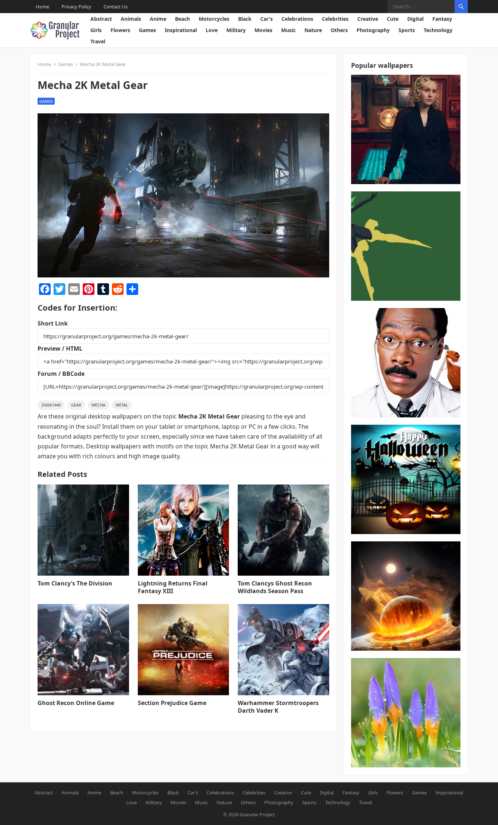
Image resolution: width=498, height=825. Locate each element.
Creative (367, 18)
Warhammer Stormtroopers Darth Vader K (278, 707)
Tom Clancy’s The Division (75, 583)
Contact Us (116, 6)
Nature (313, 30)
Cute (392, 18)
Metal (122, 405)
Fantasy (442, 18)
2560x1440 (51, 405)
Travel (97, 41)
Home (42, 6)
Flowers (120, 30)
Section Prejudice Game (172, 703)
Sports (406, 30)
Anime (158, 18)
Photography (373, 30)
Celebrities (335, 18)
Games (147, 30)
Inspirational (181, 30)
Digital (415, 18)
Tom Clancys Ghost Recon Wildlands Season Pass (275, 587)
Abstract (101, 18)
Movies (263, 30)
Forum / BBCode (61, 374)
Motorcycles (214, 18)
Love (212, 30)
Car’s (266, 18)
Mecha (98, 405)
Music (288, 30)
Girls (96, 30)
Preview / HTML (60, 349)
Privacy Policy (76, 6)
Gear (76, 405)
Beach (182, 18)
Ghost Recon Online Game (76, 703)
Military (236, 30)
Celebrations (297, 18)
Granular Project (257, 814)
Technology (438, 30)
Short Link (53, 323)
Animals (131, 18)
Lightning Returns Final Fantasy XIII (172, 587)
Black (245, 18)
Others (339, 30)
